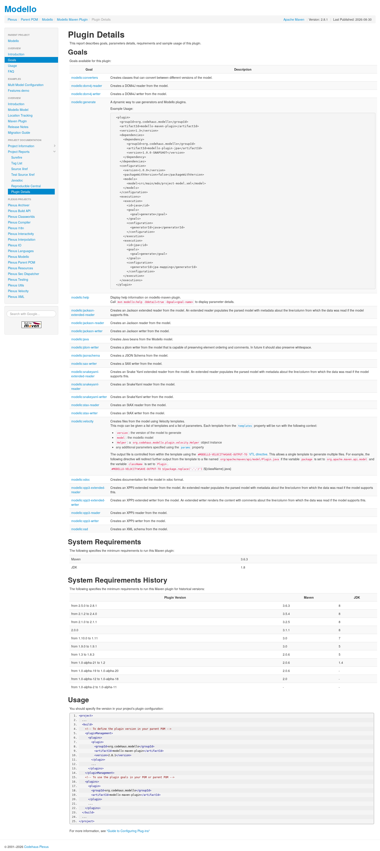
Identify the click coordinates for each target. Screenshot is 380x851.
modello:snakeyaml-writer (89, 396)
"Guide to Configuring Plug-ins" (128, 831)
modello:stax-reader (85, 405)
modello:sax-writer (84, 363)
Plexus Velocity (18, 291)
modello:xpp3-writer (85, 521)
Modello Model (18, 109)
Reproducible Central (26, 186)
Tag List (16, 163)
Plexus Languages (21, 251)
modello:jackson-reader (87, 323)
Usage (12, 65)
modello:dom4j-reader (86, 85)
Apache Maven (293, 19)
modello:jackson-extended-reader (83, 312)
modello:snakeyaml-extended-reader (85, 373)
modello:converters (84, 77)
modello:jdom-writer (85, 347)
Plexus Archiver (18, 205)
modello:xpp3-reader (85, 512)
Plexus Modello (18, 256)
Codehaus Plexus (36, 846)
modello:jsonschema (85, 355)
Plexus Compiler (19, 222)
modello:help (80, 297)
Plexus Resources (20, 268)
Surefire (16, 157)
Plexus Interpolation (21, 239)
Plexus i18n (16, 228)
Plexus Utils (16, 285)
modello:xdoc (80, 479)
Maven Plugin (17, 121)
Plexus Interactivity (21, 233)
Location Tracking (20, 115)
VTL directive (258, 454)
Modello (20, 9)
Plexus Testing (18, 279)
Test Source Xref (23, 174)
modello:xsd (79, 529)
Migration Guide (19, 132)
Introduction (16, 54)
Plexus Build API (19, 211)
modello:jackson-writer (86, 331)
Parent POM (29, 19)
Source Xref (19, 169)
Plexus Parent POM (21, 262)
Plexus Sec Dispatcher (23, 273)
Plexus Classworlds (21, 216)
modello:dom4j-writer (85, 94)
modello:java (80, 339)
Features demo (18, 90)
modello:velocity (82, 421)
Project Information (21, 146)
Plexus (12, 19)
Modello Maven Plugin (72, 19)
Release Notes (18, 127)
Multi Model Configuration (26, 85)
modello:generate (83, 102)
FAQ (11, 71)
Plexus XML (16, 296)
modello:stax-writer (84, 413)
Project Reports (18, 151)
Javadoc (17, 180)
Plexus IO (14, 245)
